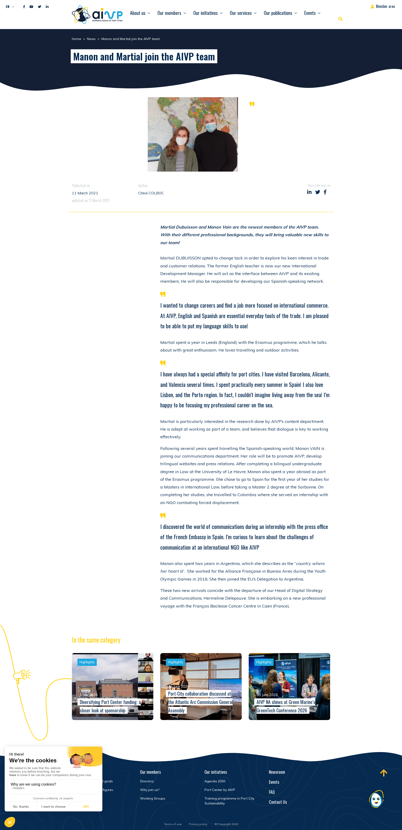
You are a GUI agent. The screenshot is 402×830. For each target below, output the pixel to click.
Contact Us (278, 802)
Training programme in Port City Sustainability (229, 800)
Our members (169, 12)
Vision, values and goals (94, 781)
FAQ (272, 792)
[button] (8, 6)
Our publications (278, 12)
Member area (385, 6)
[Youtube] (31, 7)
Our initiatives (205, 12)
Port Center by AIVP (219, 790)
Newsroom (277, 772)
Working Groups (152, 798)
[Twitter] (40, 7)
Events (310, 12)
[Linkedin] (47, 7)
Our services (241, 12)
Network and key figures (94, 790)
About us (137, 12)
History (81, 798)
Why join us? (149, 790)
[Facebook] (24, 7)
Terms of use (173, 824)
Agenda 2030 (214, 781)
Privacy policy (198, 824)
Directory (147, 781)
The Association (88, 772)
